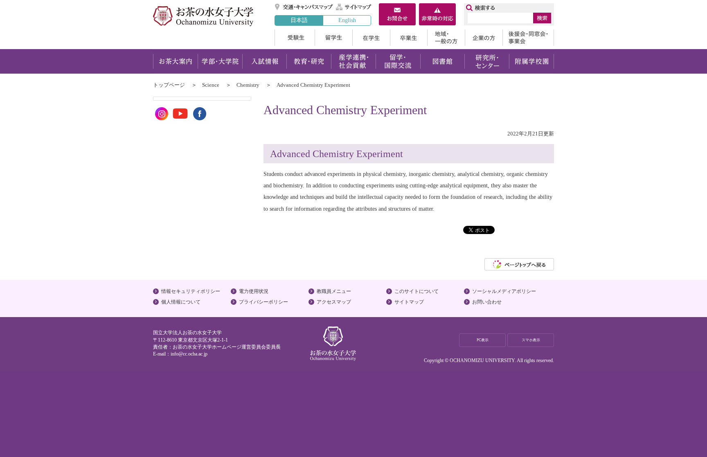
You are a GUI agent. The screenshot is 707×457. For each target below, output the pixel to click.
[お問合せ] (397, 15)
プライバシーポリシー (263, 301)
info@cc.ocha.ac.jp (189, 353)
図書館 (442, 61)
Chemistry (247, 85)
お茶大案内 (175, 61)
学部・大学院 (220, 61)
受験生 (295, 37)
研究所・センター (487, 61)
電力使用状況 (253, 291)
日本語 (299, 20)
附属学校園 (531, 61)
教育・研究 (308, 61)
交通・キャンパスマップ (304, 7)
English (347, 20)
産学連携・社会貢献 (353, 61)
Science (210, 85)
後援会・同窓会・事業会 (528, 37)
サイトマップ (353, 7)
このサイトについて (416, 291)
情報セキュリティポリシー (190, 291)
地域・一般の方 (446, 37)
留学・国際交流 (398, 61)
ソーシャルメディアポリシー (504, 291)
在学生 (371, 37)
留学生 (333, 37)
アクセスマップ (334, 301)
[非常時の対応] (437, 15)
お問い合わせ (487, 301)
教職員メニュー (334, 291)
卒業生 (408, 37)
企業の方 (483, 37)
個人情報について (180, 301)
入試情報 (264, 61)
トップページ (169, 85)
